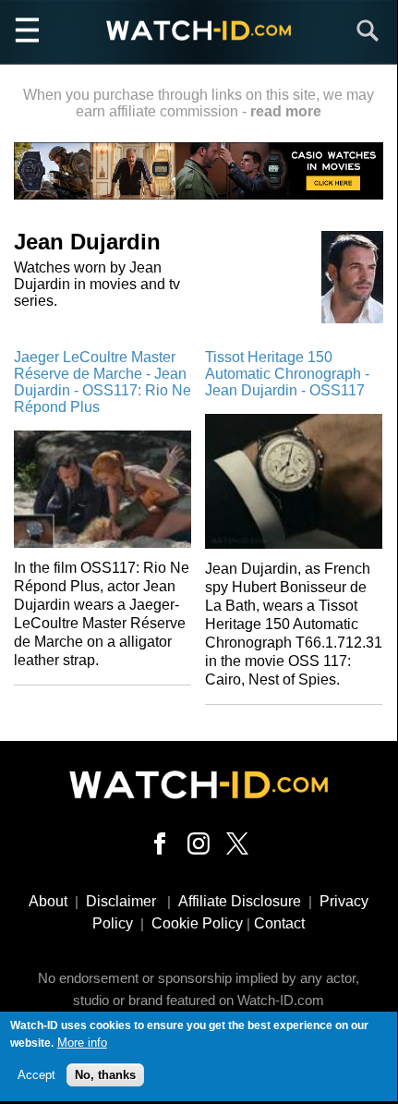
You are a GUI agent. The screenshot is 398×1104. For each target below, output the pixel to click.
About (48, 901)
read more (285, 111)
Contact (279, 923)
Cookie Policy (197, 923)
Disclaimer (121, 901)
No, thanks (105, 1075)
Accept (36, 1075)
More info (82, 1042)
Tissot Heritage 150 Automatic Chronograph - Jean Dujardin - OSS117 (287, 373)
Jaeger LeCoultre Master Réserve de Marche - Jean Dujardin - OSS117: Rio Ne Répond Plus (102, 382)
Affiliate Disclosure (239, 901)
